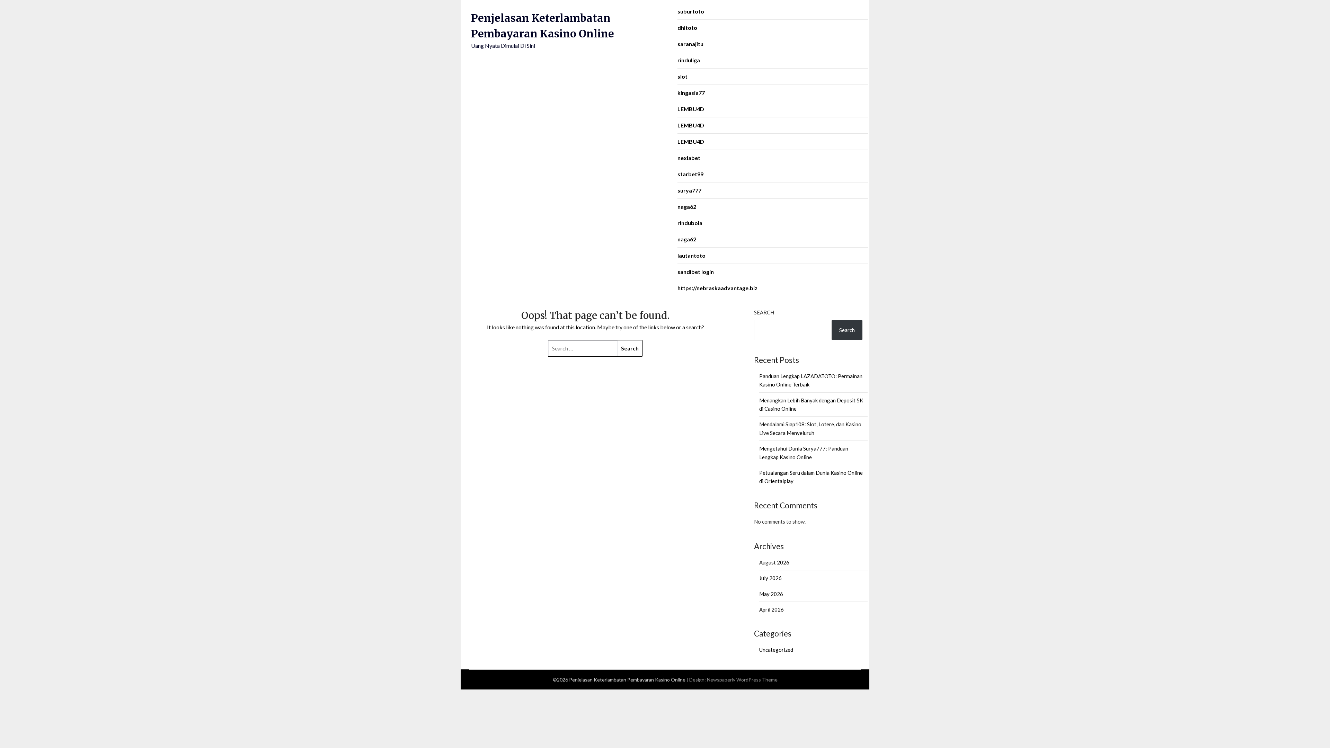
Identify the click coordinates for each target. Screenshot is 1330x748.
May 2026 (771, 594)
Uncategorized (776, 650)
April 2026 (771, 609)
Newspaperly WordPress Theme (742, 680)
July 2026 (770, 578)
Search (764, 312)
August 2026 (774, 562)
